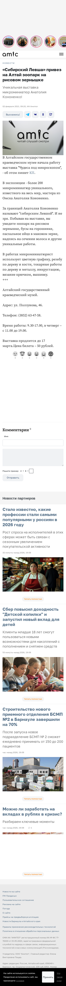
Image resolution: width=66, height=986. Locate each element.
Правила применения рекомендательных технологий (29, 927)
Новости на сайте (11, 891)
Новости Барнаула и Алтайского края (21, 921)
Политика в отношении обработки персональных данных (31, 931)
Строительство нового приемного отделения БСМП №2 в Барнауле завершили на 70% (33, 716)
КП (31, 173)
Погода (6, 908)
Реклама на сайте (11, 904)
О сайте (6, 912)
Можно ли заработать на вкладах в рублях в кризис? (32, 811)
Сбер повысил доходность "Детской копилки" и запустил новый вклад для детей (31, 616)
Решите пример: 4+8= (16, 471)
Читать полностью (33, 599)
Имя (6, 436)
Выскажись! (13, 114)
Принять (48, 977)
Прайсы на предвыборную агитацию (21, 917)
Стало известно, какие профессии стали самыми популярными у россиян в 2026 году (30, 517)
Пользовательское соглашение (18, 900)
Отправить (13, 477)
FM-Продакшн (10, 896)
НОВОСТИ (9, 63)
